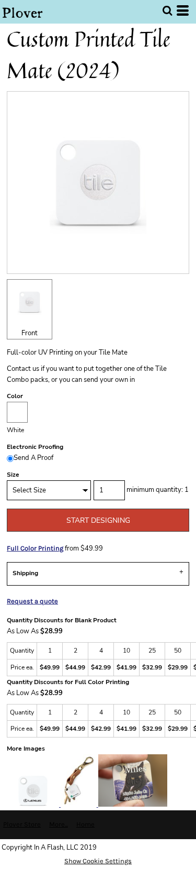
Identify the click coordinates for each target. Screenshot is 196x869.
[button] (167, 10)
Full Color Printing (35, 548)
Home (85, 824)
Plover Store (22, 824)
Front (29, 333)
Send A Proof (33, 458)
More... (58, 824)
